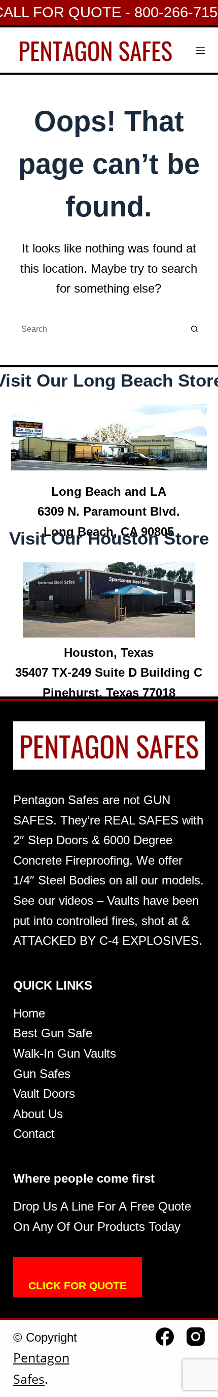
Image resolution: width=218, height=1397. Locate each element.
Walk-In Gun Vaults (64, 1053)
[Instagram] (196, 1336)
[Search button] (195, 329)
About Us (38, 1114)
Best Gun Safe (52, 1033)
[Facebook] (165, 1336)
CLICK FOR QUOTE (77, 1285)
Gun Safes (41, 1074)
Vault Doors (44, 1093)
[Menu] (200, 50)
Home (29, 1013)
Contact (34, 1133)
